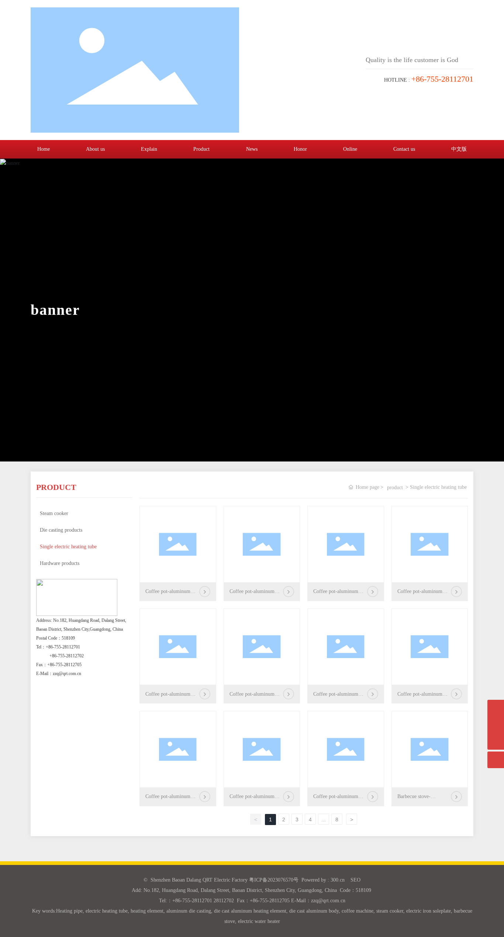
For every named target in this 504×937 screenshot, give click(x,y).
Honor (300, 149)
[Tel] (495, 724)
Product (201, 149)
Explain (149, 149)
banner (55, 309)
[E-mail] (495, 708)
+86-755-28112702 (66, 655)
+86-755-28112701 (63, 647)
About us (95, 149)
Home (43, 149)
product (395, 487)
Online (350, 149)
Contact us (404, 149)
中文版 (459, 149)
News (252, 149)
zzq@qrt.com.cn (67, 673)
